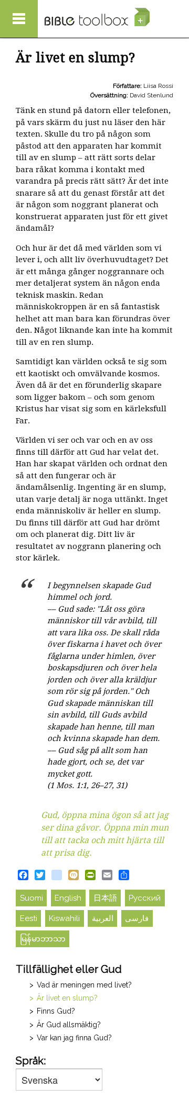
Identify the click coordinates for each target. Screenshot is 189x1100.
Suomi (31, 898)
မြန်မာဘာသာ (43, 939)
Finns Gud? (56, 1011)
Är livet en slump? (67, 998)
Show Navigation (19, 19)
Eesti (28, 918)
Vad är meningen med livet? (84, 985)
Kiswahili (64, 918)
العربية (102, 918)
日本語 (105, 898)
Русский (145, 898)
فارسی (137, 918)
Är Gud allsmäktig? (69, 1024)
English (68, 898)
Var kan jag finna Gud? (74, 1038)
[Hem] (97, 17)
